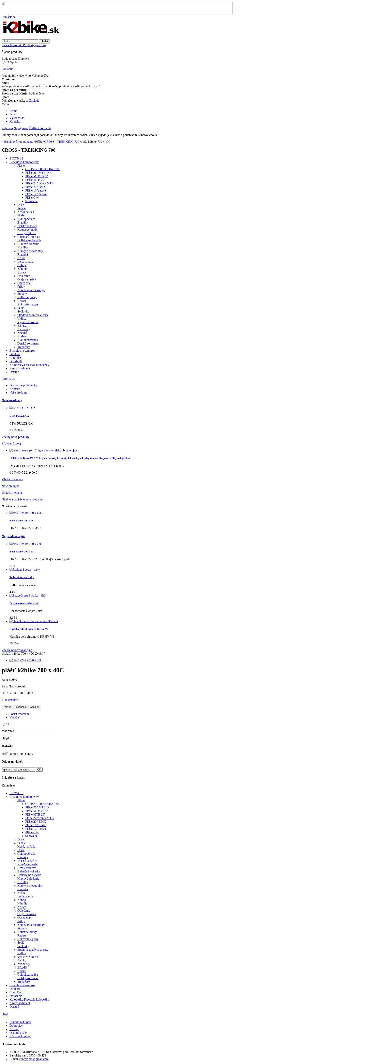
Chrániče (15, 357)
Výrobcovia (16, 118)
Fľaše (20, 215)
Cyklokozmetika (27, 340)
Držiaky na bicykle (29, 240)
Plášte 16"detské (35, 190)
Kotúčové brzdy (27, 229)
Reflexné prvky (27, 297)
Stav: (5, 686)
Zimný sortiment (19, 368)
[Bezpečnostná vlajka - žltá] (27, 595)
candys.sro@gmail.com (34, 1059)
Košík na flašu (26, 211)
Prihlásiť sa (9, 17)
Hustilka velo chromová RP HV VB (29, 628)
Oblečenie (23, 276)
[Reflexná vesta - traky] (24, 569)
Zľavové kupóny (20, 1036)
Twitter (7, 706)
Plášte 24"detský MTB (39, 183)
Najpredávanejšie (13, 536)
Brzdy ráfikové (26, 233)
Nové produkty (12, 400)
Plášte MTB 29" (35, 179)
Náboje (21, 265)
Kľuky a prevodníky (30, 251)
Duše (20, 204)
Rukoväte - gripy (27, 304)
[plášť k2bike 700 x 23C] (25, 544)
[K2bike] (31, 37)
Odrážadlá (15, 361)
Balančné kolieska (28, 236)
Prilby (21, 286)
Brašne (21, 336)
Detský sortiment (27, 343)
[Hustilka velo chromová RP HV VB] (33, 621)
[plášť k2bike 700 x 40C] (25, 660)
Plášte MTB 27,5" (36, 176)
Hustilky (22, 247)
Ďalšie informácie (40, 128)
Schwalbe (31, 201)
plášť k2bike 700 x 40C (22, 520)
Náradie (22, 268)
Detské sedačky (27, 226)
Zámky (21, 325)
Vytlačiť (14, 717)
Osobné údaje (18, 1032)
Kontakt (14, 121)
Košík (21, 258)
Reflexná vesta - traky (21, 577)
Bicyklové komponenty (24, 162)
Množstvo (8, 731)
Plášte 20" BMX (35, 187)
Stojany (22, 293)
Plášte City (32, 197)
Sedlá (20, 308)
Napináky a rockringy (31, 290)
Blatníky (22, 222)
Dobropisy (16, 1025)
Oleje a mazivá (26, 279)
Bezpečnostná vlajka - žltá (23, 603)
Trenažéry (23, 347)
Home (13, 110)
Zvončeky (23, 329)
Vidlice (21, 318)
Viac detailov (10, 699)
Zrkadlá (22, 332)
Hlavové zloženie (28, 243)
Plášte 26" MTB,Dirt (38, 172)
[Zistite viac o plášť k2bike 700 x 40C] (25, 513)
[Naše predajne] (12, 492)
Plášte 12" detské (36, 194)
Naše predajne (18, 392)
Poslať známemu (19, 714)
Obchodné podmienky (23, 385)
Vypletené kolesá (27, 322)
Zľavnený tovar (11, 443)
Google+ (34, 706)
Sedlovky (23, 311)
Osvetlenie (24, 283)
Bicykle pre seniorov (22, 350)
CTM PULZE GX (19, 415)
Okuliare (14, 354)
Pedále (21, 208)
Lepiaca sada (25, 261)
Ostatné (14, 372)
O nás (13, 114)
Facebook (20, 706)
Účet (5, 1014)
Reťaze (21, 300)
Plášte (21, 165)
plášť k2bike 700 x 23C (22, 551)
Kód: (5, 679)
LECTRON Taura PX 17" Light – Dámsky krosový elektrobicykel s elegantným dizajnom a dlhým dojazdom (69, 458)
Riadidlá (22, 254)
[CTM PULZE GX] (22, 408)
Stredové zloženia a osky (32, 315)
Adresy (14, 1029)
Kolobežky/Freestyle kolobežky (29, 364)
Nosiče (21, 272)
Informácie (8, 378)
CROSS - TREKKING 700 (42, 169)
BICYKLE (16, 158)
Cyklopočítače (26, 219)
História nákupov (20, 1022)
